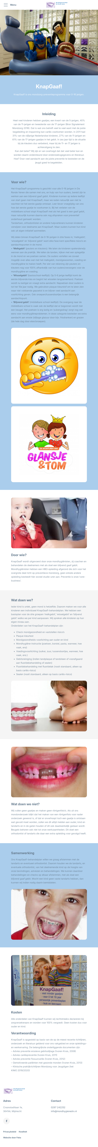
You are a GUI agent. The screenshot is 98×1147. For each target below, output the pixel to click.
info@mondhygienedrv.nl (64, 1111)
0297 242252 (58, 1107)
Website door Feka (12, 1137)
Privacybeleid (9, 1131)
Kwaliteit (23, 1131)
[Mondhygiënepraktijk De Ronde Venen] (57, 5)
